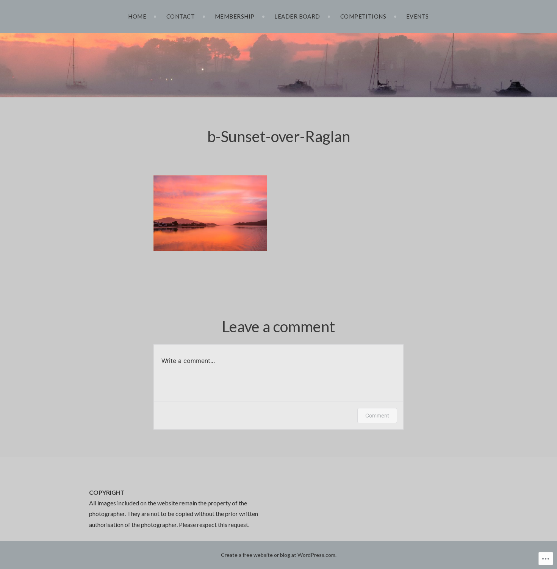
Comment (377, 415)
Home (137, 16)
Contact (180, 16)
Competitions (363, 16)
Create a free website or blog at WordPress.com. (278, 555)
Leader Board (297, 16)
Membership (235, 16)
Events (417, 16)
